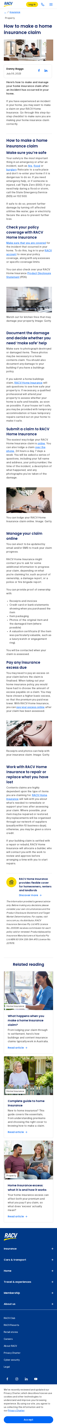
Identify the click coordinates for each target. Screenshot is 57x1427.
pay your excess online (30, 707)
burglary (11, 170)
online (41, 443)
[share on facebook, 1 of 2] (38, 70)
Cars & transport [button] (15, 1260)
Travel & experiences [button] (17, 1282)
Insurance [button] (10, 1249)
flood (37, 166)
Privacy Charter (16, 1411)
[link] (14, 1237)
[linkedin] (26, 1378)
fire (30, 166)
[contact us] (42, 4)
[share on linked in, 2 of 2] (45, 70)
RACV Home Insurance (28, 383)
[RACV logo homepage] (8, 4)
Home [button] (7, 1271)
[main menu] (51, 4)
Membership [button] (12, 1293)
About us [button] (9, 1304)
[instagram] (16, 1378)
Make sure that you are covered (26, 243)
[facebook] (7, 1378)
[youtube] (35, 1378)
